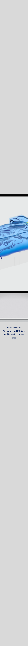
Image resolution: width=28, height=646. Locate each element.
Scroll (14, 338)
